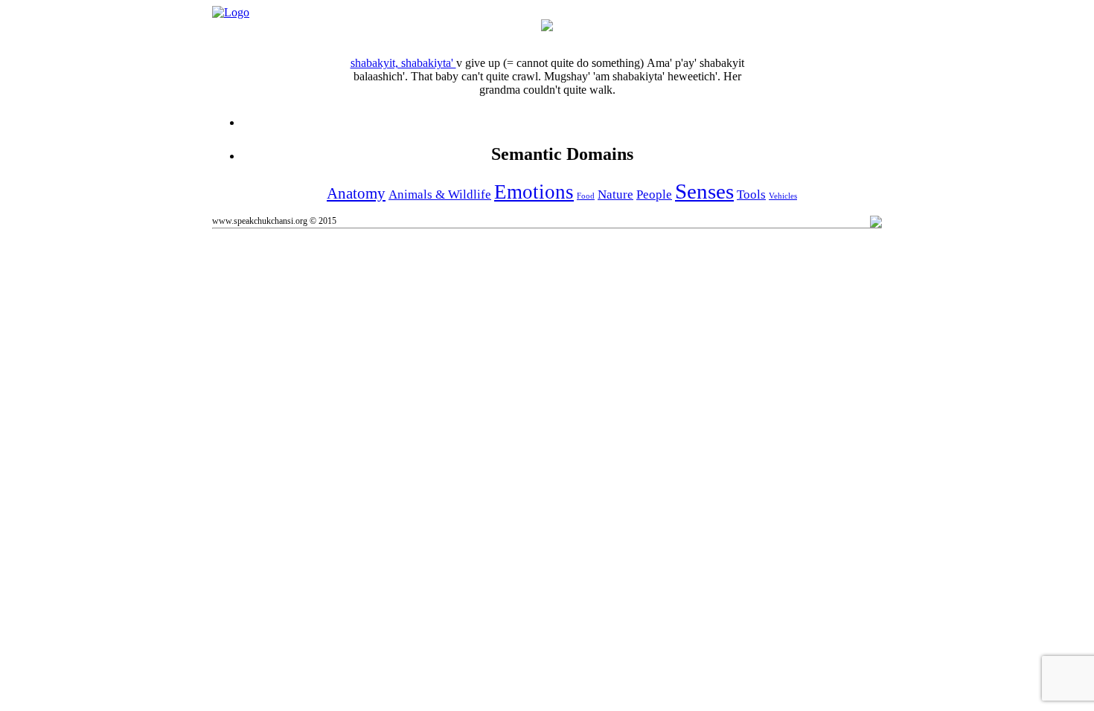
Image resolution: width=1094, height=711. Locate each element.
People (654, 194)
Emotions (534, 192)
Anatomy (356, 193)
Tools (751, 194)
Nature (615, 194)
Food (586, 196)
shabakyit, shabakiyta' (403, 63)
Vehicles (783, 196)
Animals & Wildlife (439, 194)
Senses (704, 191)
